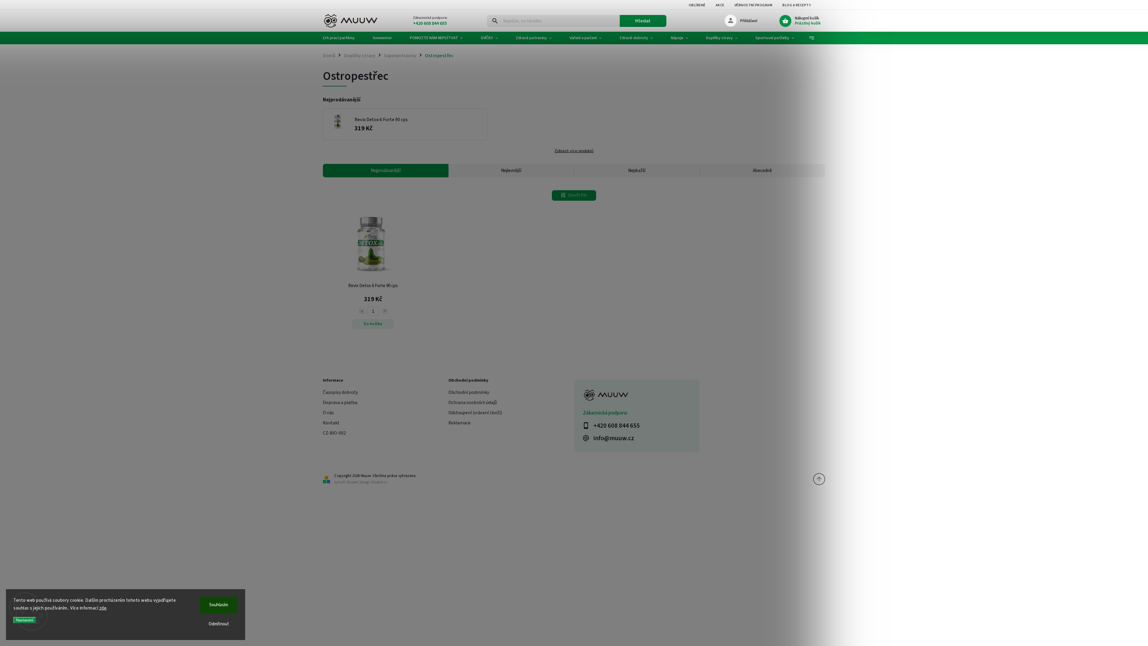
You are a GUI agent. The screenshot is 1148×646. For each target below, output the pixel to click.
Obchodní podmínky (468, 392)
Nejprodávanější (386, 170)
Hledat (643, 20)
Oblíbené (697, 5)
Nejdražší (636, 170)
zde (103, 608)
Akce (720, 5)
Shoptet (352, 482)
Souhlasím (218, 605)
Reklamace (459, 423)
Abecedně (762, 170)
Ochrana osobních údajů (472, 402)
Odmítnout (219, 624)
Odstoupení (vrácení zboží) (475, 412)
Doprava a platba (340, 402)
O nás (328, 412)
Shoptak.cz (379, 482)
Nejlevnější (511, 170)
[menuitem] (343, 38)
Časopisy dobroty (340, 392)
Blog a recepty (796, 5)
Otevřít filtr (577, 195)
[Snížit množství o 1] (361, 311)
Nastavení (24, 620)
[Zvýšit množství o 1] (384, 311)
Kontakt (331, 423)
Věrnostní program (754, 5)
